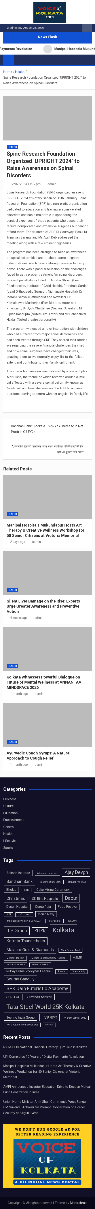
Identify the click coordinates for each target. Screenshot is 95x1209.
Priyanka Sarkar (40, 964)
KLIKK (40, 931)
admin (52, 184)
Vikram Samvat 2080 (75, 1017)
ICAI (8, 914)
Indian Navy (46, 914)
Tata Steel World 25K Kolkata (45, 1006)
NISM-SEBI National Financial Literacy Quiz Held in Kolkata (45, 1047)
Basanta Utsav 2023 (50, 882)
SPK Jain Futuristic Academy (37, 988)
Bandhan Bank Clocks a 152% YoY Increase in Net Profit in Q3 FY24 (47, 429)
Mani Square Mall (70, 950)
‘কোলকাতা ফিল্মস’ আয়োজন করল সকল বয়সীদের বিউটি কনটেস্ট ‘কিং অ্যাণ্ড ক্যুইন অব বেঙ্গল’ (48, 449)
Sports (8, 848)
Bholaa (11, 890)
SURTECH (13, 997)
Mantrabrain (78, 1203)
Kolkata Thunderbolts (25, 940)
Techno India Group (20, 1018)
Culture (8, 806)
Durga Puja (43, 907)
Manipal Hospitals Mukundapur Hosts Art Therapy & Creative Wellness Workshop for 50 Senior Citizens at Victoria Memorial (45, 530)
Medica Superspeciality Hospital (48, 958)
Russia (61, 971)
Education (10, 813)
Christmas (15, 898)
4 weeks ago (19, 618)
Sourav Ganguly (20, 979)
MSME (77, 958)
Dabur (71, 898)
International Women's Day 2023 (23, 920)
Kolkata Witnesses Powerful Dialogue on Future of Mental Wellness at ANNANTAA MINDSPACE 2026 (44, 682)
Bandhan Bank (19, 881)
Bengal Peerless (77, 882)
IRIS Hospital (54, 920)
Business (10, 799)
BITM (26, 890)
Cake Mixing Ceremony (53, 890)
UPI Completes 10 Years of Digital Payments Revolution (43, 1057)
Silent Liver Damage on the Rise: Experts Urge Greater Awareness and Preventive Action (43, 606)
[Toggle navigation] (19, 60)
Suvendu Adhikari (39, 997)
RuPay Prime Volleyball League (28, 971)
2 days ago (17, 542)
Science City (78, 971)
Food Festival (67, 907)
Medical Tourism (15, 958)
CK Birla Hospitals (45, 899)
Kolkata (63, 930)
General (8, 827)
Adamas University (47, 873)
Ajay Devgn (76, 872)
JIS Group (16, 930)
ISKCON (72, 920)
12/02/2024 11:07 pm (25, 184)
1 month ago (19, 693)
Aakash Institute (18, 873)
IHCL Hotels (24, 914)
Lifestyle (9, 841)
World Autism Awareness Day (22, 1024)
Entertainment (13, 820)
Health (12, 147)
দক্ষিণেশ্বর (49, 1024)
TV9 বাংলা (49, 1017)
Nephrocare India (15, 964)
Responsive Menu (87, 28)
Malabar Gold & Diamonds (30, 949)
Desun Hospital (17, 907)
